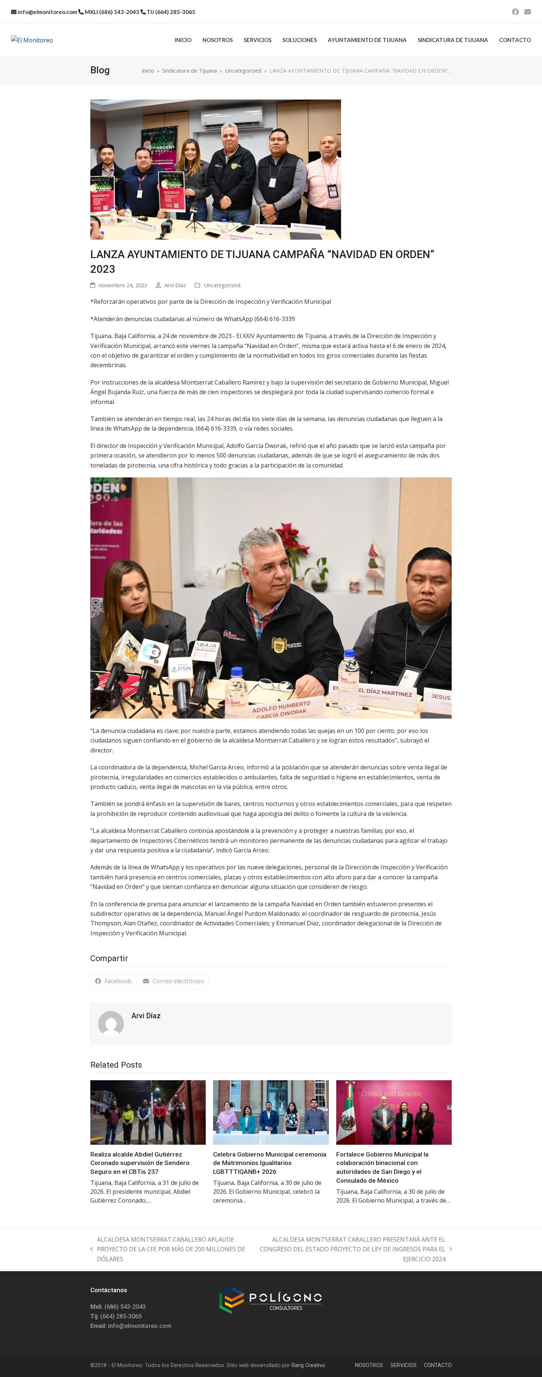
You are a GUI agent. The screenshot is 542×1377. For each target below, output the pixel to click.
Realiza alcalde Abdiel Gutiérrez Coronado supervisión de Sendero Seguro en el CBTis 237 (140, 1163)
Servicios (403, 1365)
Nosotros (369, 1365)
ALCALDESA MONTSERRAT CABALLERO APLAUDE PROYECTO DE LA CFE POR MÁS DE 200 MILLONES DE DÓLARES (167, 1249)
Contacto (438, 1365)
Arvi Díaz (175, 285)
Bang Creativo (308, 1365)
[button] (113, 981)
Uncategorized (222, 285)
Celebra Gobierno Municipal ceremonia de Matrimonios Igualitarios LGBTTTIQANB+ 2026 (269, 1163)
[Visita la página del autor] (111, 1023)
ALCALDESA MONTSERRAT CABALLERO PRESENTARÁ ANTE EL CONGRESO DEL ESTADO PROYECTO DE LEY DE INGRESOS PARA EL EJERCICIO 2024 (349, 1249)
